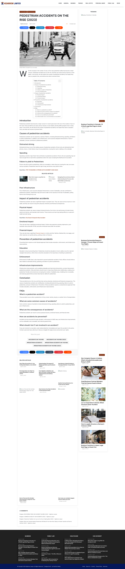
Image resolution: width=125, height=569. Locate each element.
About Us (88, 566)
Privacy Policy (99, 566)
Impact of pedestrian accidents (43, 93)
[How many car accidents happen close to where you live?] (67, 442)
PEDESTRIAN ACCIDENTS (35, 342)
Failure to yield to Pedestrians (44, 89)
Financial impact (41, 98)
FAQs (36, 108)
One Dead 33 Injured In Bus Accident (35, 217)
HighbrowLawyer (24, 23)
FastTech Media (56, 566)
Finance (80, 3)
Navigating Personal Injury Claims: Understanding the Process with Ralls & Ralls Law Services (66, 178)
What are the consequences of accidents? (47, 113)
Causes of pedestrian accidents (43, 84)
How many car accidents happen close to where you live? (66, 498)
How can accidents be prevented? (45, 114)
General (66, 3)
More (118, 3)
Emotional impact (41, 96)
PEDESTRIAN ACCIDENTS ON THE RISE (57, 342)
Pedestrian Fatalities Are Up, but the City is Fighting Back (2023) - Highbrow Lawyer (43, 519)
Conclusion (38, 106)
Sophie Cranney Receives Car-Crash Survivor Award (65, 383)
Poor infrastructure (41, 91)
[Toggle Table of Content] (59, 81)
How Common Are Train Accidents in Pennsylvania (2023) (47, 389)
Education (39, 101)
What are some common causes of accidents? (48, 111)
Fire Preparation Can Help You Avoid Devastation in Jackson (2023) (27, 372)
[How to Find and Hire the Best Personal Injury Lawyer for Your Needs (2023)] (28, 442)
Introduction (38, 83)
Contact (93, 566)
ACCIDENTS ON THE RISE (36, 339)
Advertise (105, 566)
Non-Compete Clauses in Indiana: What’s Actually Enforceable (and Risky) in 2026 (91, 360)
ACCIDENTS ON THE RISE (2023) (56, 339)
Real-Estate (89, 3)
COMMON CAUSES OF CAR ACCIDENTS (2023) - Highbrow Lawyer (39, 516)
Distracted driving (41, 86)
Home (60, 3)
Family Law (111, 3)
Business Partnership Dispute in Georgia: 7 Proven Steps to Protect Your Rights (92, 242)
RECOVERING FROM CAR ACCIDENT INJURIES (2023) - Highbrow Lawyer (40, 514)
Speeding (39, 88)
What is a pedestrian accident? (44, 109)
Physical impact (41, 94)
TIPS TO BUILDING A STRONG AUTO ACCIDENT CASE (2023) (42, 170)
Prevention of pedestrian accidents (44, 99)
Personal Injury (100, 3)
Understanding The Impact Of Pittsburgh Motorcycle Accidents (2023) (47, 365)
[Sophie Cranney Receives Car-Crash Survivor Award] (67, 376)
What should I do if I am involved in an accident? (49, 116)
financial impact (40, 233)
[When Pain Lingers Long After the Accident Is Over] (24, 179)
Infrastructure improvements (44, 104)
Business (73, 3)
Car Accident (23, 11)
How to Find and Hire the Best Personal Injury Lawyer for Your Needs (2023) (27, 499)
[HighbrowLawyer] (11, 3)
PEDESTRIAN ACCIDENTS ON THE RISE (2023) (48, 345)
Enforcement (40, 103)
